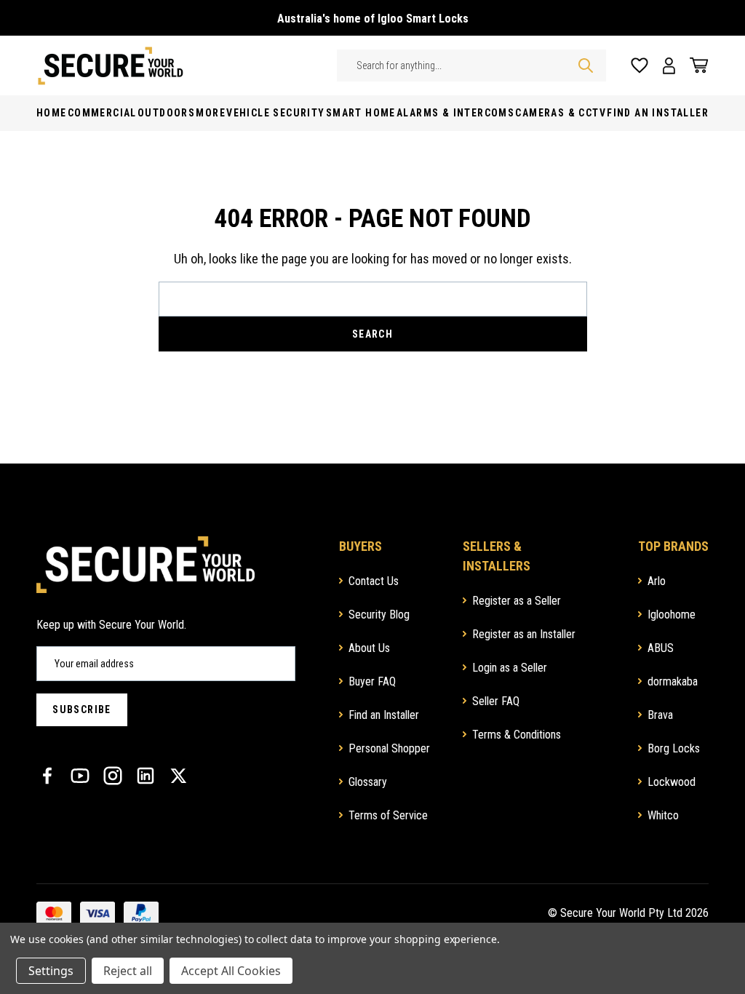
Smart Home (361, 113)
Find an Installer (383, 715)
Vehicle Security (275, 113)
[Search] (585, 65)
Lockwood (672, 782)
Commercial (102, 113)
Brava (660, 715)
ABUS (661, 648)
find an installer (658, 113)
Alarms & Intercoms (455, 113)
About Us (369, 648)
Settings (50, 971)
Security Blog (379, 614)
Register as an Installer (523, 634)
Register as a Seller (516, 601)
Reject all (127, 971)
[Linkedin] (145, 776)
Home (51, 113)
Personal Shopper (389, 748)
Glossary (367, 782)
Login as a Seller (509, 668)
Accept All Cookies (231, 971)
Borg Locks (674, 748)
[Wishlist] (640, 65)
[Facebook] (47, 776)
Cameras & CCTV (560, 113)
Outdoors (166, 113)
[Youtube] (80, 776)
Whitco (663, 815)
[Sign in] (669, 65)
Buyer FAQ (372, 681)
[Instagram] (113, 776)
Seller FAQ (495, 701)
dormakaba (673, 681)
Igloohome (672, 614)
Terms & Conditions (516, 734)
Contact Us (373, 581)
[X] (178, 776)
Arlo (657, 581)
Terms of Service (388, 815)
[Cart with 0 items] (695, 65)
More (211, 113)
